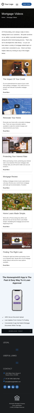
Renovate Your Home (12, 118)
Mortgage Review (10, 177)
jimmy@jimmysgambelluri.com (13, 381)
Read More (6, 92)
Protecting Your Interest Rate (15, 156)
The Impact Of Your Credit (14, 79)
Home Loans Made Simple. (14, 213)
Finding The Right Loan (12, 252)
